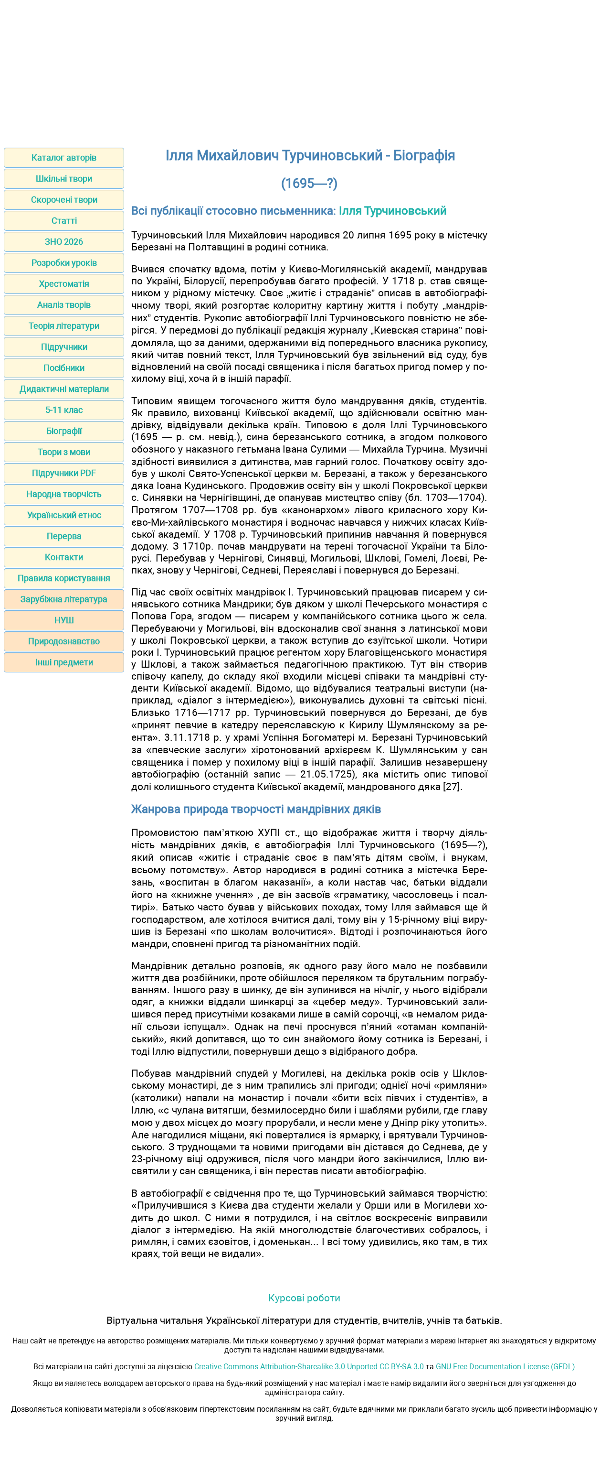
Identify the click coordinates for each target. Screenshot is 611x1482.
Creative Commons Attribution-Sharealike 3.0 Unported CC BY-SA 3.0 (309, 1366)
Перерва (64, 536)
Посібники (63, 368)
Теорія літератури (64, 326)
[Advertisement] (305, 71)
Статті (64, 221)
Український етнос (64, 515)
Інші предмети (64, 662)
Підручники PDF (64, 473)
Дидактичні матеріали (64, 389)
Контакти (64, 557)
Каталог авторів (64, 157)
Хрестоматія (64, 284)
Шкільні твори (64, 178)
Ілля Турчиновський (393, 210)
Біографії (64, 431)
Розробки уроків (64, 263)
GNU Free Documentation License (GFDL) (505, 1366)
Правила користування (64, 578)
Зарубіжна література (64, 599)
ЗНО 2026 (64, 242)
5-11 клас (64, 410)
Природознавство (64, 641)
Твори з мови (64, 452)
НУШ (64, 620)
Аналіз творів (64, 305)
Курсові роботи (304, 1298)
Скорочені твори (64, 200)
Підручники (64, 347)
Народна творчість (64, 494)
